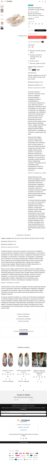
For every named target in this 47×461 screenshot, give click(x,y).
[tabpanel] (8, 367)
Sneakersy (41, 15)
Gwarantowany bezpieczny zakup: (36, 67)
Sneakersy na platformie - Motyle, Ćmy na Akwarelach (23, 371)
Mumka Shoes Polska (8, 1)
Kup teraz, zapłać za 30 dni (37, 63)
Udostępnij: (31, 45)
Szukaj (32, 399)
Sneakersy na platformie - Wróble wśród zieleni (8, 371)
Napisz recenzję (23, 333)
